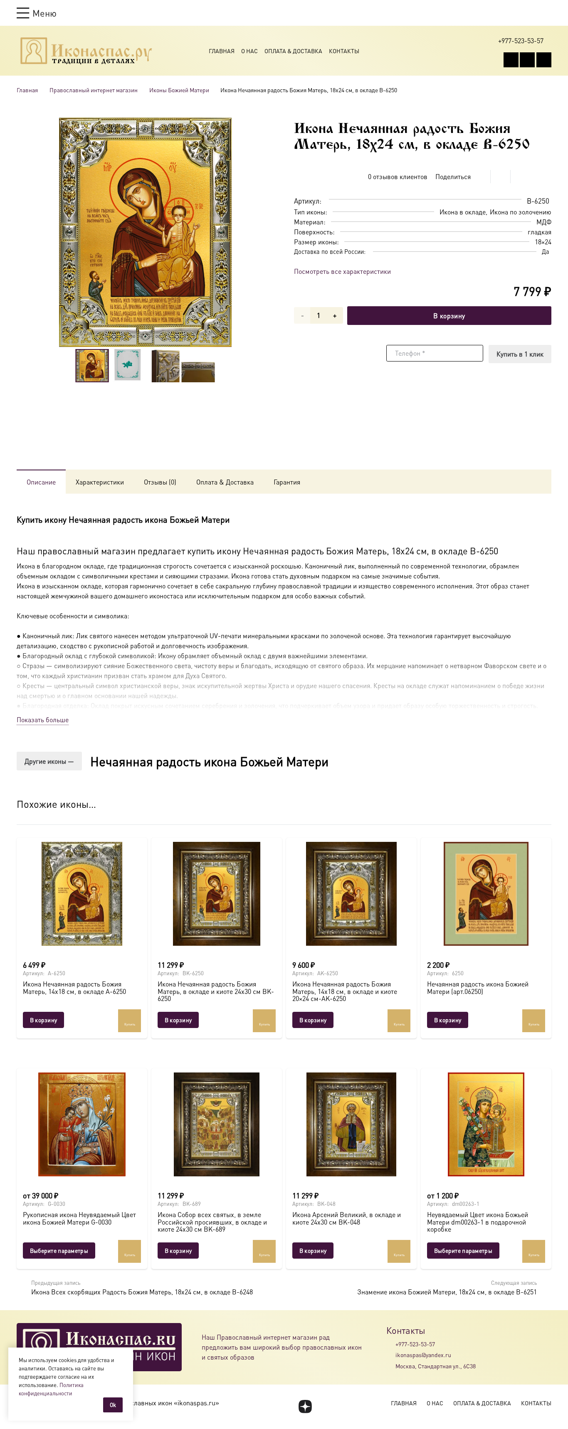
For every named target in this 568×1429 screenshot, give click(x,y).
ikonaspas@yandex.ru (423, 1354)
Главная (222, 50)
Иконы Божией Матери (179, 89)
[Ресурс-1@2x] (86, 50)
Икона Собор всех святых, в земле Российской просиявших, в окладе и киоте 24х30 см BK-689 (212, 1221)
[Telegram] (543, 59)
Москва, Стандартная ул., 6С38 (435, 1366)
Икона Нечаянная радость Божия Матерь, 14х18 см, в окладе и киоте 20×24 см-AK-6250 (344, 991)
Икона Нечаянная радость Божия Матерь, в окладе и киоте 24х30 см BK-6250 (216, 991)
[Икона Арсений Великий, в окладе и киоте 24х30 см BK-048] (351, 1124)
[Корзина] (531, 12)
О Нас (249, 50)
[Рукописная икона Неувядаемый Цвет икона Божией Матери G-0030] (82, 1124)
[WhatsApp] (527, 59)
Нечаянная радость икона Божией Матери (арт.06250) (477, 987)
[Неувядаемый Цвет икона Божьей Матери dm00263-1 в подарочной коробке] (486, 1124)
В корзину (449, 315)
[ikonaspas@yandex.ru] (390, 1355)
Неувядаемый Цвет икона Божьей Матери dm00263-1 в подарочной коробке (477, 1221)
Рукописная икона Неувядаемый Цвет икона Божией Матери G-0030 (79, 1218)
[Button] (547, 13)
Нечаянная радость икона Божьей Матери (209, 761)
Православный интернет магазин (93, 89)
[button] (36, 12)
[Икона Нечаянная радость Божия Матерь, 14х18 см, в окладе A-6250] (82, 894)
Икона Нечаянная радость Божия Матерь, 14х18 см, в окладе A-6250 (74, 987)
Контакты (344, 50)
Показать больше (43, 719)
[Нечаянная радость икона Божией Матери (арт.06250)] (486, 894)
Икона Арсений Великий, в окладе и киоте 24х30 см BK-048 (346, 1218)
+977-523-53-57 (415, 1344)
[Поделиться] (481, 176)
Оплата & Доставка (293, 50)
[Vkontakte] (511, 59)
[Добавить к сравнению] (544, 176)
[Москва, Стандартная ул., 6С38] (390, 1366)
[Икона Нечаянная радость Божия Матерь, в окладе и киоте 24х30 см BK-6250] (217, 894)
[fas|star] (305, 1406)
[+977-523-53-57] (390, 1343)
